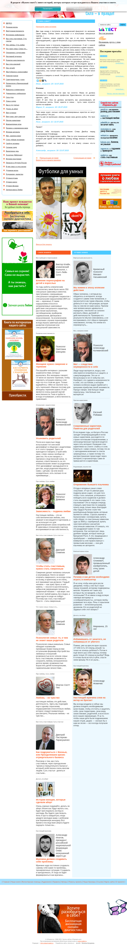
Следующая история (82, 158)
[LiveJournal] (45, 80)
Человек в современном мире (17, 128)
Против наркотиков (80, 400)
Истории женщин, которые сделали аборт (50, 801)
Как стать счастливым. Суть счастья (49, 535)
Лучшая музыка (12, 178)
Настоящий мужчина (43, 831)
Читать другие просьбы (116, 94)
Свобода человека (12, 143)
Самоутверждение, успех (15, 79)
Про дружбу (10, 68)
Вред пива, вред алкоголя (15, 116)
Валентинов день (12, 151)
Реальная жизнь (12, 27)
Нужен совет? (43, 21)
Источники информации (15, 35)
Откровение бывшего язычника (91, 484)
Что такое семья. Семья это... (47, 607)
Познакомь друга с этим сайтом (110, 43)
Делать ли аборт (42, 779)
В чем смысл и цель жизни (16, 166)
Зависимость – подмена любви (53, 511)
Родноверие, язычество (82, 467)
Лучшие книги (11, 182)
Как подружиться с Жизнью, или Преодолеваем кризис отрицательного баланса (51, 755)
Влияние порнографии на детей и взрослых (50, 281)
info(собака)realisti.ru (46, 943)
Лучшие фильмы (12, 186)
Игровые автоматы (13, 132)
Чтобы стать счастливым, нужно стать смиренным (50, 567)
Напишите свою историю (46, 27)
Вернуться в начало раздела (48, 160)
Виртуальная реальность (82, 258)
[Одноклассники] (40, 80)
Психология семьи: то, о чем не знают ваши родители (52, 639)
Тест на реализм (106, 33)
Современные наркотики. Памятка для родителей (87, 427)
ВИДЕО (9, 23)
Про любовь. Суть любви (45, 481)
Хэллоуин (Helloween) (14, 155)
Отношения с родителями (45, 405)
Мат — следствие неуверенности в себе (85, 365)
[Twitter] (37, 80)
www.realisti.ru (82, 941)
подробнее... (120, 63)
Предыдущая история (49, 158)
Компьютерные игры (81, 551)
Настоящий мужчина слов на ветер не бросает (89, 698)
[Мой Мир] (43, 80)
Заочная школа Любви (14, 189)
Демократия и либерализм (16, 93)
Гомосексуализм (12, 75)
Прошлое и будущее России (16, 162)
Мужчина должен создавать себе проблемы (51, 860)
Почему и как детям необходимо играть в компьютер (91, 578)
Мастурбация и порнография (46, 258)
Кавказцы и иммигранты (15, 89)
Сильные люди (11, 147)
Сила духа (10, 97)
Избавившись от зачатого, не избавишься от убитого (89, 640)
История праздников (13, 159)
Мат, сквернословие (80, 331)
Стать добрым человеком (15, 139)
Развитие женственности (45, 333)
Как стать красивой (13, 64)
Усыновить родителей (48, 438)
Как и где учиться (12, 105)
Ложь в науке (11, 101)
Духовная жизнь (12, 170)
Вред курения (11, 112)
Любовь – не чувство (48, 698)
